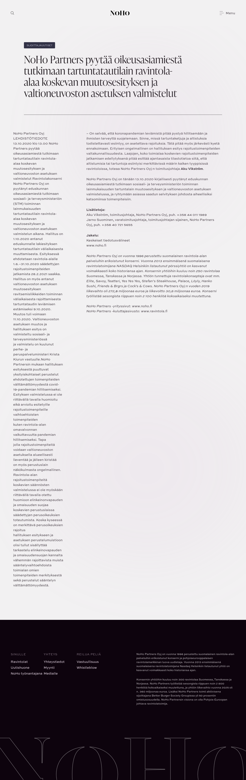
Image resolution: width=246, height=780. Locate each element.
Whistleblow (87, 667)
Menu (230, 13)
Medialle (51, 673)
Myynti (49, 667)
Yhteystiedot (54, 661)
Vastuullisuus (88, 661)
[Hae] (12, 13)
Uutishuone (20, 667)
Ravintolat (19, 661)
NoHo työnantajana (24, 673)
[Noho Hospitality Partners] (120, 13)
